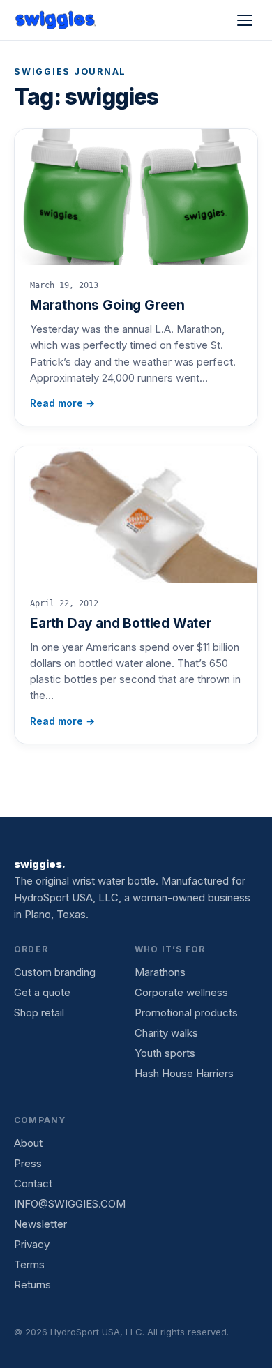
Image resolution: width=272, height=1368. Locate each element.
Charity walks (166, 1032)
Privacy (32, 1244)
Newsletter (40, 1224)
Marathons (160, 972)
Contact (33, 1183)
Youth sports (165, 1053)
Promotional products (186, 1012)
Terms (29, 1264)
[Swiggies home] (56, 20)
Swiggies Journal (70, 71)
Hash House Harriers (184, 1073)
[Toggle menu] (245, 20)
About (28, 1143)
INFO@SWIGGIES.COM (70, 1203)
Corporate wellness (181, 992)
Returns (32, 1284)
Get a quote (42, 992)
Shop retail (39, 1012)
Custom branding (55, 972)
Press (28, 1163)
